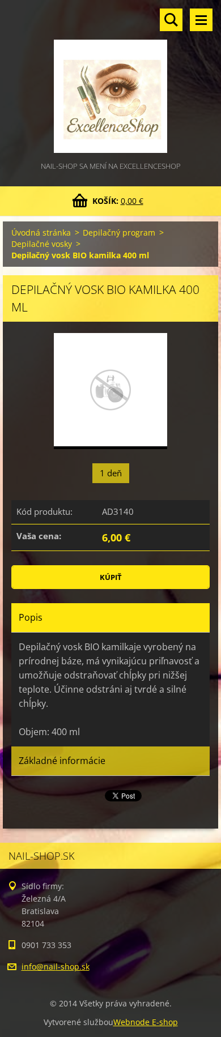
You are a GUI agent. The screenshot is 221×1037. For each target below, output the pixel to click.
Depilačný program (119, 232)
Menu (201, 19)
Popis (30, 617)
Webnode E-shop (145, 1022)
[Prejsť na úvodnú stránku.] (110, 80)
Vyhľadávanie (171, 19)
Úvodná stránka (41, 232)
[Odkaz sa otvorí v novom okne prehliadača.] (110, 391)
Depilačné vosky (41, 243)
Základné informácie (62, 760)
